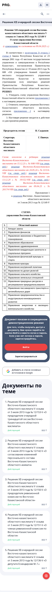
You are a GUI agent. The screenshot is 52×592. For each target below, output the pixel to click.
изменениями (11, 46)
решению (17, 196)
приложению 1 (42, 98)
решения (45, 157)
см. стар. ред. (17, 173)
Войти (26, 347)
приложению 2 (22, 111)
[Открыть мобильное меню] (47, 5)
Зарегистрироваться (26, 356)
